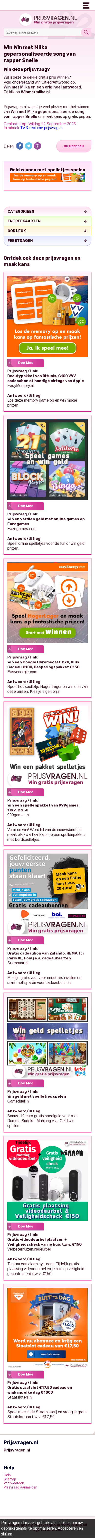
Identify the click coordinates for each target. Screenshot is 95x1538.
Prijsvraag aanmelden (20, 1487)
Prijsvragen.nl (15, 107)
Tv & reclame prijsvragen (41, 128)
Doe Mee (25, 363)
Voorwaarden (14, 1483)
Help (7, 1475)
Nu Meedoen (74, 146)
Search (86, 32)
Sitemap (10, 1479)
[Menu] (86, 5)
